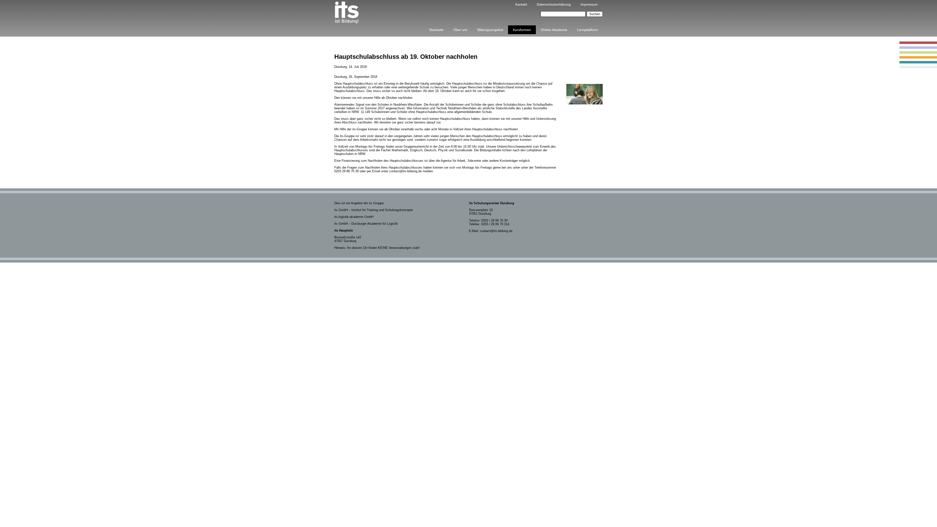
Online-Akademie (554, 30)
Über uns (460, 30)
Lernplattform (587, 30)
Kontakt (521, 4)
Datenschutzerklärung (554, 4)
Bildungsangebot (490, 30)
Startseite (436, 30)
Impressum (589, 4)
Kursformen (522, 30)
